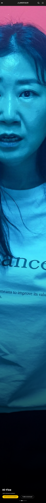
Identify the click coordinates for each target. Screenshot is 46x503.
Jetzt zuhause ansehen (10, 496)
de (2, 3)
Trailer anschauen (27, 496)
